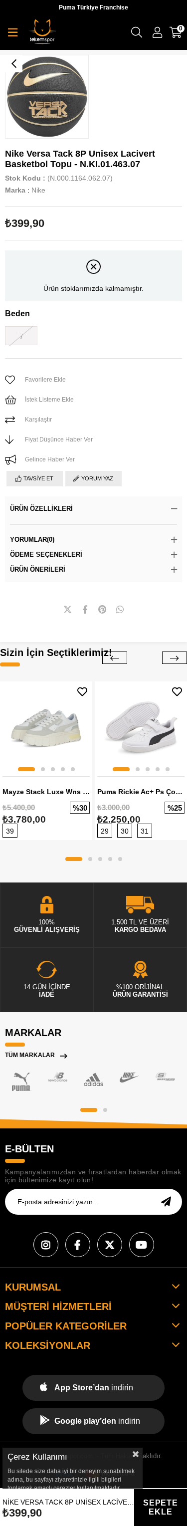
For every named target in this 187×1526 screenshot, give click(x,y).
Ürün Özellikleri (41, 508)
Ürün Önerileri (37, 569)
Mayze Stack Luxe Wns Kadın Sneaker (46, 792)
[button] (26, 769)
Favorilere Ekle (82, 691)
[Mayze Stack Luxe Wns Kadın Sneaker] (46, 727)
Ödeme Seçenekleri (46, 554)
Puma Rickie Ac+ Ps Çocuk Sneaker (141, 792)
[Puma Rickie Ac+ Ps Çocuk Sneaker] (141, 727)
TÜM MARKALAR (30, 1055)
